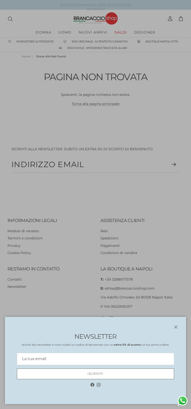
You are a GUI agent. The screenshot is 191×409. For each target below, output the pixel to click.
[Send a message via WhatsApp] (183, 401)
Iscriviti (96, 373)
